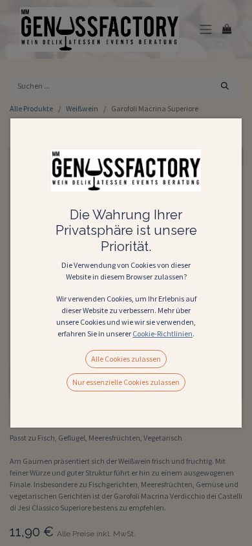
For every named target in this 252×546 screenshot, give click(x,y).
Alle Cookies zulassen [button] (126, 359)
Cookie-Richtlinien (162, 333)
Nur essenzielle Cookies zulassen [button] (126, 382)
